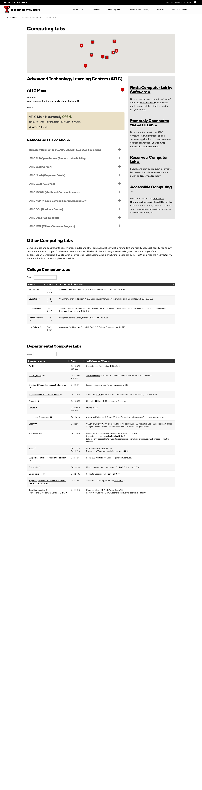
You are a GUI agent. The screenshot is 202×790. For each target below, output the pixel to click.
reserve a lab (147, 175)
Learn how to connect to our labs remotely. (147, 144)
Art (30, 366)
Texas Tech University (15, 2)
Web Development (179, 9)
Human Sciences (89, 318)
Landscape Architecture (39, 417)
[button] (103, 57)
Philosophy (33, 467)
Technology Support (29, 17)
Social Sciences (35, 474)
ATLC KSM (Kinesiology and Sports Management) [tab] (58, 200)
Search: (30, 277)
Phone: (50, 284)
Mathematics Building (120, 433)
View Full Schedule (38, 126)
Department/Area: (36, 361)
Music (31, 448)
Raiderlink (178, 2)
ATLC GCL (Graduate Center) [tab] (46, 209)
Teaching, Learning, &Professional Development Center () (47, 493)
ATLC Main (36, 90)
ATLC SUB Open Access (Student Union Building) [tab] (58, 158)
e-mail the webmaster (157, 254)
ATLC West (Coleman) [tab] (42, 183)
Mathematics (34, 433)
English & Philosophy (124, 467)
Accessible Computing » (151, 188)
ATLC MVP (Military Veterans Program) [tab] (52, 226)
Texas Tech (11, 17)
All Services (94, 9)
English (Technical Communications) (44, 394)
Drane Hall (118, 480)
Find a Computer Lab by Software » (151, 89)
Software (160, 9)
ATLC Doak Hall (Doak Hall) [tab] (44, 217)
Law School (34, 327)
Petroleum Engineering (68, 311)
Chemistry (33, 401)
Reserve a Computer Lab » (149, 159)
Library (32, 424)
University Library (93, 424)
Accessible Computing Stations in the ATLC (147, 199)
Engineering (34, 308)
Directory (169, 2)
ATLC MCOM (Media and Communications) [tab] (54, 192)
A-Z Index (187, 2)
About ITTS (76, 9)
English (99, 394)
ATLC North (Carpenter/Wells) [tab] (47, 175)
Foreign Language (114, 385)
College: (32, 284)
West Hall (99, 458)
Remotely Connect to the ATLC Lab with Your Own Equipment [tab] (65, 149)
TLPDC (62, 493)
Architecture (34, 289)
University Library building (63, 100)
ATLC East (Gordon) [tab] (40, 166)
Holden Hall (110, 474)
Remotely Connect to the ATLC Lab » (149, 122)
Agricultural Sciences (95, 417)
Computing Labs (113, 9)
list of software (147, 102)
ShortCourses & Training (140, 9)
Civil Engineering (36, 375)
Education (33, 299)
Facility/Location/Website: (71, 284)
